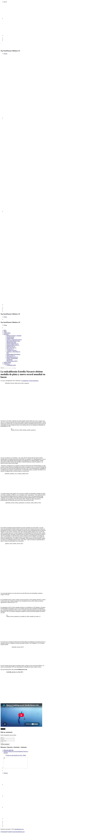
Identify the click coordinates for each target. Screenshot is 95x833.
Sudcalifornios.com (19, 829)
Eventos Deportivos (33, 380)
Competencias (25, 380)
